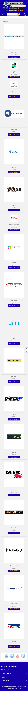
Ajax (14, 72)
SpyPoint (14, 528)
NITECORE (14, 376)
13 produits (14, 227)
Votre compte (6, 673)
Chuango (14, 129)
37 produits (14, 74)
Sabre (14, 490)
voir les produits (14, 57)
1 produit (14, 265)
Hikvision (14, 300)
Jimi (14, 338)
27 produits (14, 54)
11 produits (14, 568)
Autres (14, 91)
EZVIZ (14, 263)
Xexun (14, 642)
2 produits (14, 131)
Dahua (14, 205)
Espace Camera (14, 225)
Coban (14, 167)
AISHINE (14, 52)
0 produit (14, 94)
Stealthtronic (14, 566)
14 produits (14, 341)
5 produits (14, 378)
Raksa (14, 452)
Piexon (14, 414)
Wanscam (14, 604)
